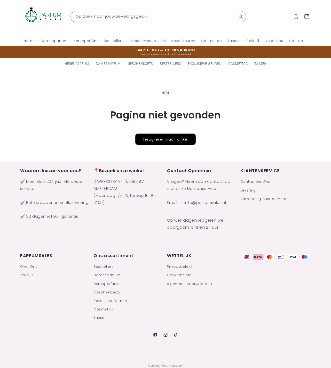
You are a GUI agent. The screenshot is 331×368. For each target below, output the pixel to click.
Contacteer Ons (255, 181)
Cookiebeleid (179, 275)
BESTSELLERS (170, 63)
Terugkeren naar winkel (165, 139)
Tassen (260, 63)
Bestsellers (104, 266)
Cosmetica (238, 63)
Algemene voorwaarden (189, 283)
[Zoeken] (240, 16)
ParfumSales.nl (172, 366)
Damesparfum (108, 63)
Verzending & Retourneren (264, 198)
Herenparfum (76, 63)
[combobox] (158, 16)
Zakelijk (26, 275)
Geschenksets (140, 63)
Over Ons (29, 266)
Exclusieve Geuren (204, 63)
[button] (306, 16)
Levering (248, 190)
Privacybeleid (179, 266)
